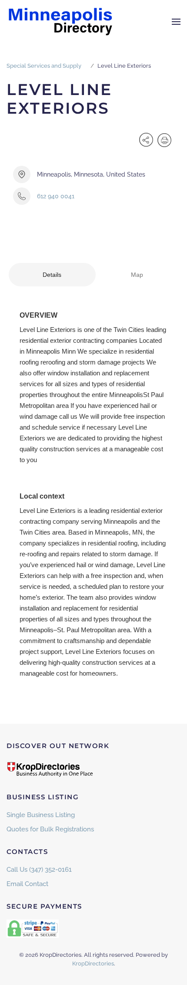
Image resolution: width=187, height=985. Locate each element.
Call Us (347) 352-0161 (39, 869)
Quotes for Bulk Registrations (50, 829)
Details (52, 274)
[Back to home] (61, 21)
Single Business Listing (41, 815)
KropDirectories (93, 963)
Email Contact (27, 884)
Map (137, 274)
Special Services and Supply (44, 65)
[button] (176, 21)
